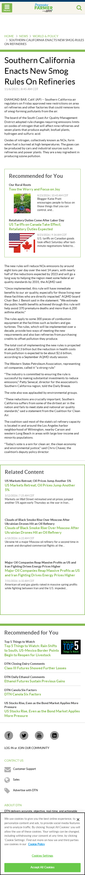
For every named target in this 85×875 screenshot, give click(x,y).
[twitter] (24, 735)
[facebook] (8, 735)
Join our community (33, 748)
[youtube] (39, 735)
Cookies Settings (42, 855)
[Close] (78, 819)
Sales (16, 779)
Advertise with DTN (25, 790)
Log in (9, 748)
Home (9, 36)
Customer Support (24, 769)
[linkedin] (54, 735)
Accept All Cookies (42, 867)
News (23, 36)
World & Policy (45, 36)
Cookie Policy (36, 844)
